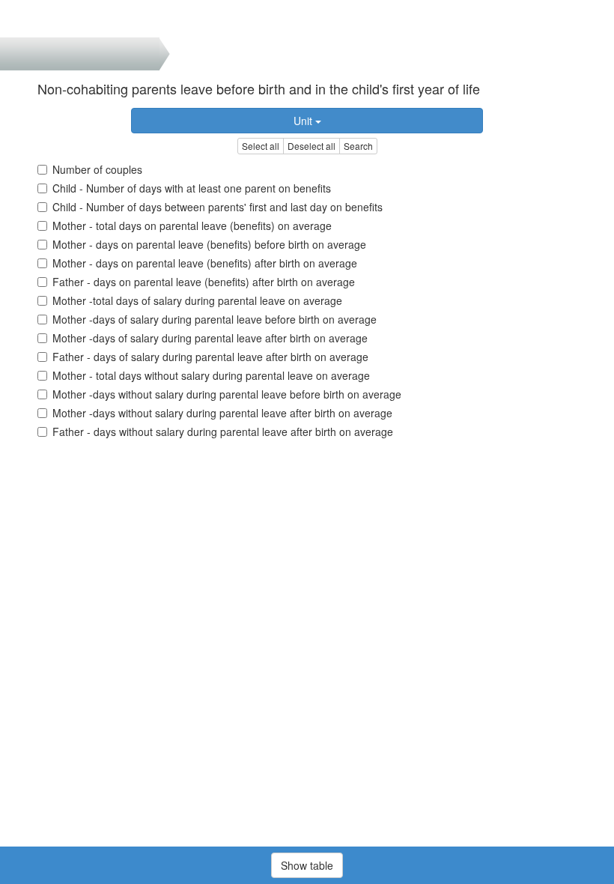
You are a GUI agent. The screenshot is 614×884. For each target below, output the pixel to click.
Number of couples (97, 169)
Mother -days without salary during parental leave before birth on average (226, 394)
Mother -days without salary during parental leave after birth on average (222, 412)
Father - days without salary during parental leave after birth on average (222, 431)
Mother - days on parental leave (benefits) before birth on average (209, 244)
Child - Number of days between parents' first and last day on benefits (217, 206)
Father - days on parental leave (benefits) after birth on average (203, 281)
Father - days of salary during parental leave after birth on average (210, 356)
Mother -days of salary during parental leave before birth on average (214, 319)
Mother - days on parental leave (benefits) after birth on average (204, 262)
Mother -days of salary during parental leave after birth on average (210, 337)
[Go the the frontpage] (36, 19)
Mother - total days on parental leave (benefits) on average (192, 225)
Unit (304, 120)
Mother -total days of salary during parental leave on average (197, 300)
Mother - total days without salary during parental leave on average (211, 375)
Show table (307, 865)
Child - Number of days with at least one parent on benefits (191, 188)
